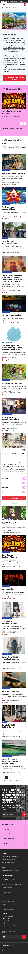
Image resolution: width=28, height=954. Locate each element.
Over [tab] (23, 453)
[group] (14, 106)
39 (20, 780)
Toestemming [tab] (5, 453)
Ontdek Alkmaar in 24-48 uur (10, 870)
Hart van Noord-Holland (8, 879)
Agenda (6, 829)
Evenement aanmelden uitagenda (16, 78)
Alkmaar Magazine (7, 892)
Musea (3, 867)
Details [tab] (14, 453)
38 (17, 780)
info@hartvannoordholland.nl (10, 926)
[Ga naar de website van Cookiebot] (20, 450)
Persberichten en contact (9, 901)
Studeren (20, 1)
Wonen (9, 1)
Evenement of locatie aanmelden (11, 884)
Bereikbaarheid (9, 839)
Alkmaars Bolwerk (7, 887)
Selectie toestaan (14, 503)
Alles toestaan (14, 498)
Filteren (6, 144)
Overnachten (8, 834)
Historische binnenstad (8, 859)
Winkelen (4, 865)
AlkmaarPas (10, 147)
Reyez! (12, 945)
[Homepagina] (2, 7)
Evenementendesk (7, 882)
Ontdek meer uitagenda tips (12, 128)
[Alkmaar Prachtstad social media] (2, 951)
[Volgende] (23, 780)
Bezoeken (4, 1)
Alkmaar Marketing (7, 890)
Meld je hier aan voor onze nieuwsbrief (14, 47)
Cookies (3, 948)
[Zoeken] (22, 4)
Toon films (23, 147)
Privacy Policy (11, 948)
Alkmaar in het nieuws (8, 909)
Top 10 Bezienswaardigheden (10, 857)
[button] (21, 123)
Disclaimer (19, 948)
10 (10, 780)
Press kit (4, 904)
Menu (4, 4)
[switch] (24, 483)
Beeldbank (5, 907)
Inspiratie (7, 843)
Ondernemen (14, 1)
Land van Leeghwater (8, 862)
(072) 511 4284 (6, 923)
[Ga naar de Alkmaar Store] (25, 4)
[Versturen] (24, 814)
